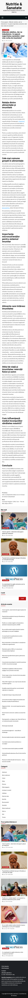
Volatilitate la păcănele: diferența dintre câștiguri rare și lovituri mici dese (12, 669)
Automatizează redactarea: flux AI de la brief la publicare (14, 754)
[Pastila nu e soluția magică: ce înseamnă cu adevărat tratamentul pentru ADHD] (14, 887)
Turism (4, 817)
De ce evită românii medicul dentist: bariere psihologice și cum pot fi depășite (13, 630)
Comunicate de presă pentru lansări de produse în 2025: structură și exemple (14, 663)
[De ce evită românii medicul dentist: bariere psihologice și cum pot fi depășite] (14, 914)
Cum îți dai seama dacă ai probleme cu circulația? (11, 742)
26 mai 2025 (9, 40)
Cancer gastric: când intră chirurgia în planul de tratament (14, 610)
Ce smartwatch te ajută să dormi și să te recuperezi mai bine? (12, 636)
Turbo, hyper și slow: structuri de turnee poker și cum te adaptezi (14, 676)
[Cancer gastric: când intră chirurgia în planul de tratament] (14, 521)
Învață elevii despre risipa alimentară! (11, 695)
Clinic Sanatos (5, 966)
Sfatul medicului (6, 808)
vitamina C (22, 121)
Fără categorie (5, 787)
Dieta (3, 781)
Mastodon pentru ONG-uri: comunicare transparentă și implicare (12, 650)
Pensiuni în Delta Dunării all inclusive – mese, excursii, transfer (13, 760)
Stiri (3, 814)
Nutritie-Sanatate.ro (6, 977)
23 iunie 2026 (10, 535)
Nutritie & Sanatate (14, 6)
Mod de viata (5, 796)
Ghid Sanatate (5, 968)
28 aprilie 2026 (10, 587)
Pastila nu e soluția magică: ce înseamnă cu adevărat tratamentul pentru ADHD (13, 623)
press (4, 40)
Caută (3, 593)
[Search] (26, 17)
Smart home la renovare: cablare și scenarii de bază (13, 713)
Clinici (3, 778)
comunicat (5, 928)
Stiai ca (4, 811)
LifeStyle (4, 793)
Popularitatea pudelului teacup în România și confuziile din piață (13, 617)
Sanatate (4, 805)
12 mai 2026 (11, 928)
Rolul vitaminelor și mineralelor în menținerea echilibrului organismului (13, 643)
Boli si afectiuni (6, 775)
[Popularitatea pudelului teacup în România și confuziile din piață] (14, 547)
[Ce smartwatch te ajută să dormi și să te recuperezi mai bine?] (14, 573)
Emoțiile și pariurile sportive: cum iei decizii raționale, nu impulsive (13, 689)
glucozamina (5, 208)
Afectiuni (4, 772)
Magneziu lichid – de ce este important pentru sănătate (13, 707)
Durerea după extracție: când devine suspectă (13, 737)
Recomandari (5, 29)
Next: (13, 501)
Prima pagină (4, 22)
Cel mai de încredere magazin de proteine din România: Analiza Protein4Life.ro (13, 700)
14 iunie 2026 (10, 561)
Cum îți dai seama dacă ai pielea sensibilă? (12, 748)
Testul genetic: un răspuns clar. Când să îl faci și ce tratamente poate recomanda (14, 720)
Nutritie (4, 799)
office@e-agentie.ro (6, 972)
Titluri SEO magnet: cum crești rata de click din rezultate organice (14, 682)
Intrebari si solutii (6, 790)
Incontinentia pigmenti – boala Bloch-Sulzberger (11, 731)
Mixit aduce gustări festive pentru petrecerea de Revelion (13, 656)
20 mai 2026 (9, 901)
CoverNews (22, 993)
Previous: (13, 494)
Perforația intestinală (7, 725)
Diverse (4, 784)
